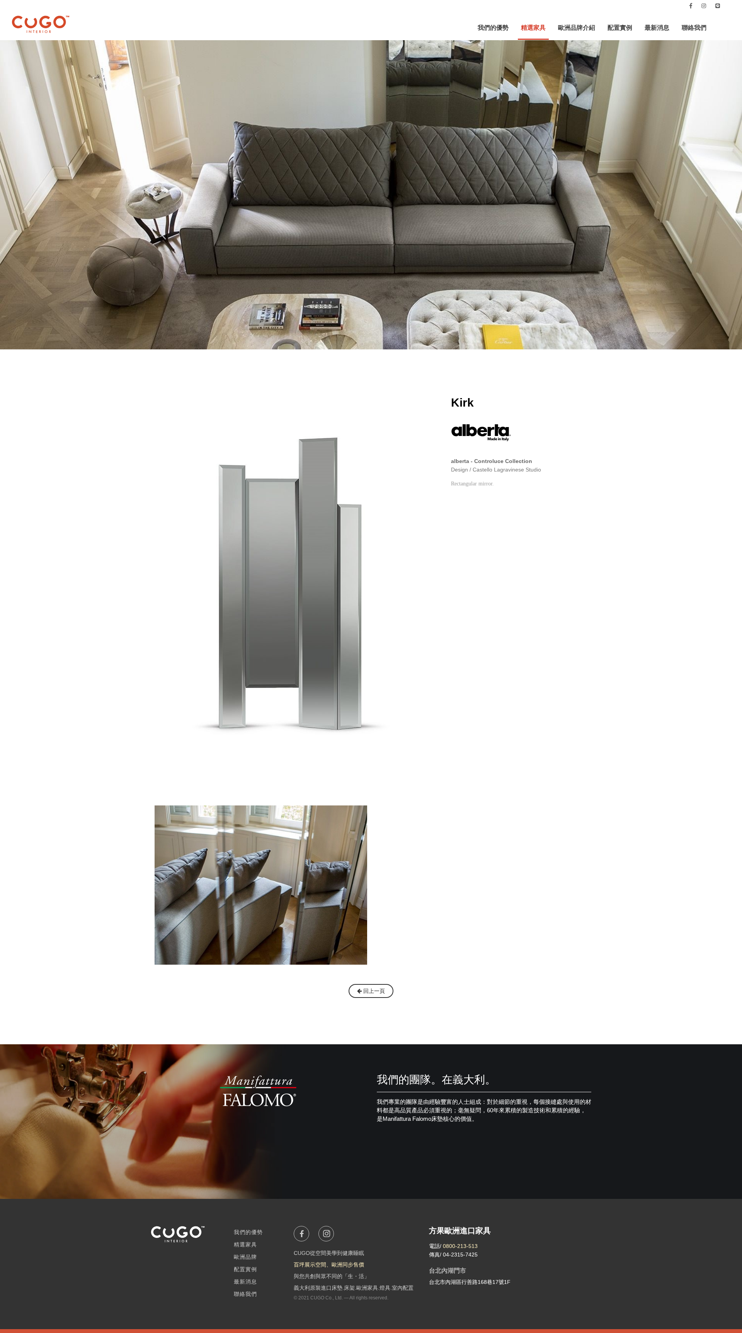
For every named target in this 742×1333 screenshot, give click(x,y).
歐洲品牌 (245, 1257)
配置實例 (620, 27)
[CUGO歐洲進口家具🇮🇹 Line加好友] (718, 6)
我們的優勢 (493, 27)
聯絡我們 (694, 27)
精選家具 (533, 27)
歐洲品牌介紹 (576, 27)
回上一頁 (373, 991)
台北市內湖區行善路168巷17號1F (470, 1282)
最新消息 (657, 27)
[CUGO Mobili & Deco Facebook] (691, 6)
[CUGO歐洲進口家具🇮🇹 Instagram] (704, 6)
